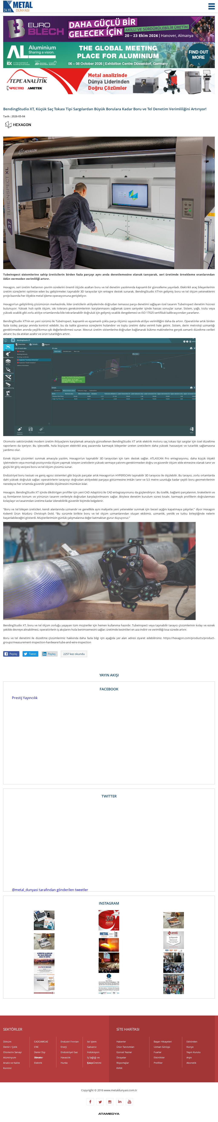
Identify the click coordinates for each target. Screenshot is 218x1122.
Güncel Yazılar (124, 1052)
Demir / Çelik (10, 1046)
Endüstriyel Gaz (69, 1052)
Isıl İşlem (91, 1041)
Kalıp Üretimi (94, 1062)
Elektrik (38, 1062)
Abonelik (191, 1062)
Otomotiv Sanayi (12, 1052)
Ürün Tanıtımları (125, 1046)
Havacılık (65, 1057)
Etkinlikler (159, 1057)
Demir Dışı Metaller (39, 1053)
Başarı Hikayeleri (163, 1041)
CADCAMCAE (41, 1041)
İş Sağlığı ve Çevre (93, 1058)
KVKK (119, 1068)
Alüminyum (9, 1057)
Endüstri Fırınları (70, 1041)
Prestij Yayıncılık (24, 697)
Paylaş (13, 654)
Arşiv (189, 1057)
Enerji (64, 1046)
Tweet (32, 654)
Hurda (64, 1062)
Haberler (121, 1041)
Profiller (158, 1062)
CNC (36, 1046)
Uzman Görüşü (162, 1046)
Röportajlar (122, 1062)
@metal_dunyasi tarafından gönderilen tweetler (50, 889)
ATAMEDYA (108, 1114)
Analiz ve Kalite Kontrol (11, 1063)
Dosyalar (121, 1057)
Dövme (38, 1057)
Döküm (7, 1041)
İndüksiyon (93, 1052)
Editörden (191, 1041)
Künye (190, 1046)
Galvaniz (91, 1046)
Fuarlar (157, 1052)
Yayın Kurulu (193, 1052)
